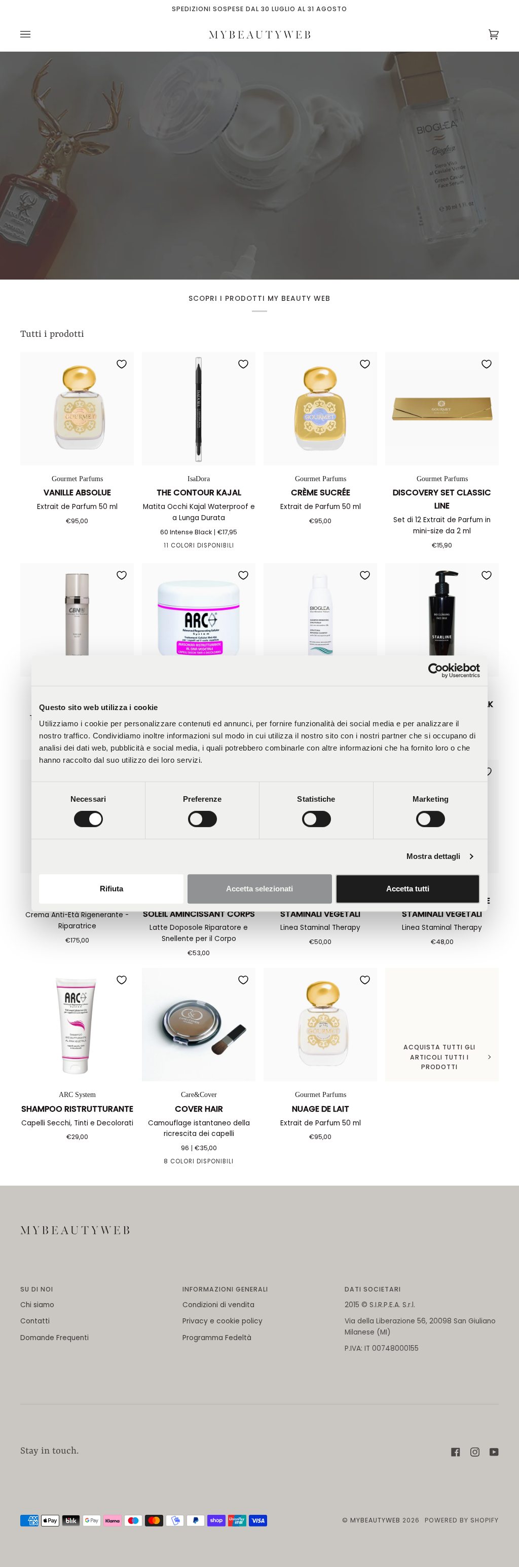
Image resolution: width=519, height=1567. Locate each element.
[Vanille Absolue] (77, 408)
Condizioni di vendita (218, 1305)
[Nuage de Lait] (320, 1024)
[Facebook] (455, 1452)
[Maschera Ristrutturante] (198, 620)
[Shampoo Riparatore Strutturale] (320, 620)
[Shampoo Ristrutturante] (77, 1024)
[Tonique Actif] (77, 620)
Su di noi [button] (36, 1289)
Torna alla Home (259, 193)
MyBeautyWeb (375, 1520)
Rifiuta (111, 888)
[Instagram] (474, 1452)
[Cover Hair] (198, 1024)
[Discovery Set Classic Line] (442, 408)
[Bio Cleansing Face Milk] (442, 620)
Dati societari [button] (373, 1289)
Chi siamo (37, 1305)
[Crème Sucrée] (320, 408)
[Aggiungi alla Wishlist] (121, 364)
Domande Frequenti (54, 1338)
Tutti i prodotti (52, 334)
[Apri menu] (35, 34)
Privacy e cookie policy (222, 1321)
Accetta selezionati (259, 888)
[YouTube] (494, 1452)
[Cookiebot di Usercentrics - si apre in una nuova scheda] (435, 670)
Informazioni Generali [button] (225, 1289)
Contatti (35, 1321)
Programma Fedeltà (216, 1338)
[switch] (202, 819)
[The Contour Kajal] (198, 408)
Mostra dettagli (433, 856)
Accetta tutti (407, 888)
